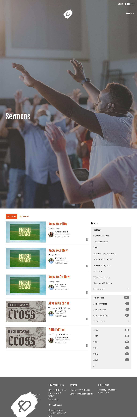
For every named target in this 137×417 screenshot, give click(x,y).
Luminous (98, 271)
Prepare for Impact (103, 259)
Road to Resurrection (104, 253)
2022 (110, 354)
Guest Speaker (110, 315)
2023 (110, 348)
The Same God (100, 241)
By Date (11, 216)
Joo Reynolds (110, 303)
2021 (110, 359)
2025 (110, 336)
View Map (53, 399)
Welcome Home (102, 277)
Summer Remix (101, 235)
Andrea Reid (110, 309)
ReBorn (97, 230)
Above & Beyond (102, 265)
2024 (110, 342)
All (94, 366)
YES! (95, 247)
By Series (24, 216)
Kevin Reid (110, 297)
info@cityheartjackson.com (86, 393)
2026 (110, 330)
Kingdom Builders (102, 283)
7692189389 (84, 390)
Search (120, 4)
